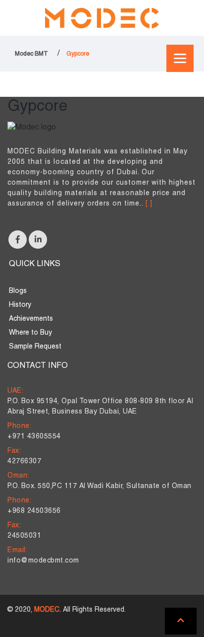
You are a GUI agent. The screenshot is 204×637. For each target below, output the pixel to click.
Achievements (31, 319)
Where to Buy (30, 333)
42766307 (24, 461)
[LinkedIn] (38, 239)
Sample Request (35, 347)
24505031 (24, 536)
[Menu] (180, 58)
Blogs (18, 291)
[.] (149, 204)
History (20, 305)
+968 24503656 (34, 511)
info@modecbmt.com (43, 561)
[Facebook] (17, 239)
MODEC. (47, 610)
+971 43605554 (34, 436)
